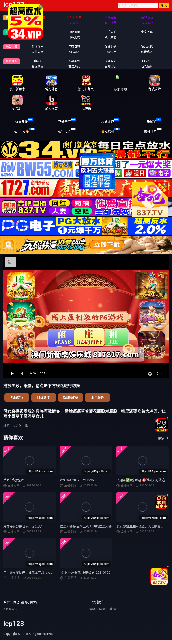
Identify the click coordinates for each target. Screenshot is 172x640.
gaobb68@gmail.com (104, 608)
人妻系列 (74, 61)
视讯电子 (64, 131)
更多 (161, 438)
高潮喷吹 (110, 66)
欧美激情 (110, 37)
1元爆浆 (150, 121)
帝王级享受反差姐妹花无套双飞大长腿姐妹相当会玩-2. (41, 572)
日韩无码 (74, 37)
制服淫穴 (37, 46)
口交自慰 (74, 46)
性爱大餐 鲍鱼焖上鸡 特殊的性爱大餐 (86, 526)
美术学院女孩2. (14, 480)
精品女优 (147, 46)
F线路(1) (17, 397)
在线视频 (11, 61)
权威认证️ (107, 121)
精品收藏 (11, 46)
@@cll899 (10, 608)
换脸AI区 (74, 51)
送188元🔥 (21, 131)
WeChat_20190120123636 (78, 480)
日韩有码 (74, 32)
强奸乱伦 (110, 46)
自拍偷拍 (110, 32)
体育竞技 (21, 121)
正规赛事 (64, 121)
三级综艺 (110, 51)
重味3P (37, 61)
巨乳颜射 (147, 66)
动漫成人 (147, 51)
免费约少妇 (70, 397)
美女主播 (21, 425)
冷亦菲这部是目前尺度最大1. (23, 526)
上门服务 (97, 397)
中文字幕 (147, 32)
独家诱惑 (37, 66)
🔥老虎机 (107, 131)
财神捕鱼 (150, 131)
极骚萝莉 (110, 61)
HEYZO (146, 61)
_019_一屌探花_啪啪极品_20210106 (85, 572)
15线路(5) (44, 397)
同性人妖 (37, 51)
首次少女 (74, 66)
